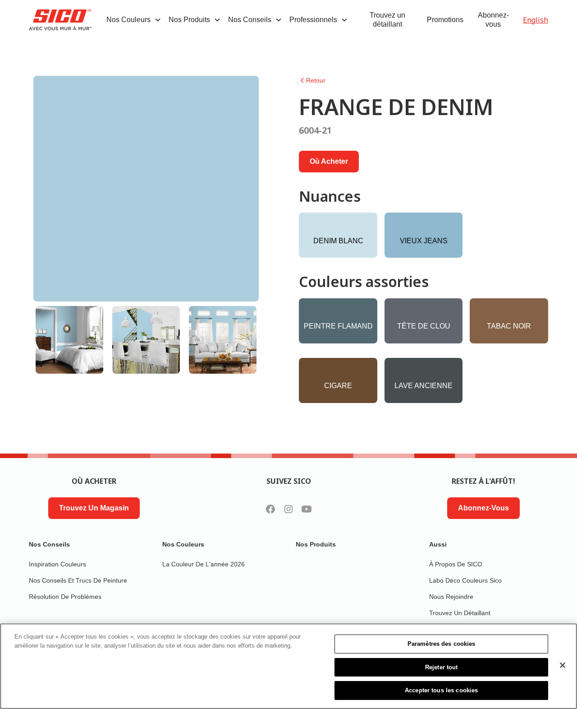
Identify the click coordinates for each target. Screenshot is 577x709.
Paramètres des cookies (442, 643)
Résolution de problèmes (65, 596)
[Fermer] (562, 665)
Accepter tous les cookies (441, 690)
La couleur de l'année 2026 (203, 564)
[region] (288, 666)
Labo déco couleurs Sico (465, 580)
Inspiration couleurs (57, 564)
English (535, 20)
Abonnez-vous (493, 19)
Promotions (445, 19)
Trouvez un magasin (94, 508)
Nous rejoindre (451, 596)
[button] (134, 20)
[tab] (69, 339)
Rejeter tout (441, 667)
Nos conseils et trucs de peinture (78, 580)
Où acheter (329, 161)
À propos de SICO (455, 564)
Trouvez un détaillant (387, 19)
